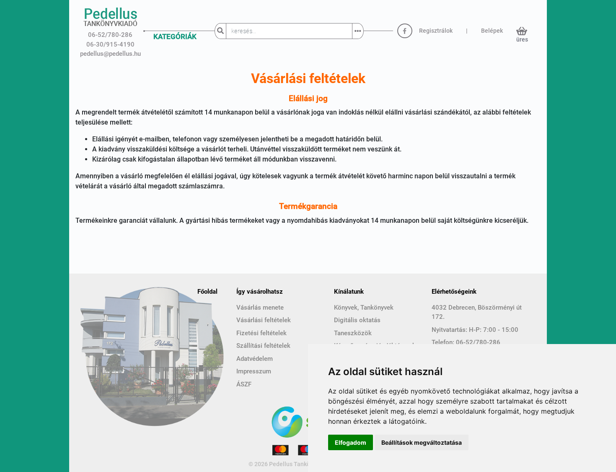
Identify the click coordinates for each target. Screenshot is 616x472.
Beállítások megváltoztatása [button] (421, 442)
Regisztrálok (436, 30)
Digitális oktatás (357, 320)
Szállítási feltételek (263, 345)
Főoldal (207, 291)
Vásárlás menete (260, 307)
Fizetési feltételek (261, 333)
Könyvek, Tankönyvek (363, 307)
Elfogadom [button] (350, 442)
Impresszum (253, 371)
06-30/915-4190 (110, 44)
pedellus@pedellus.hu (110, 53)
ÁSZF (243, 384)
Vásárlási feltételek (263, 320)
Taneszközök (353, 333)
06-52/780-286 (110, 35)
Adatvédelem (254, 358)
